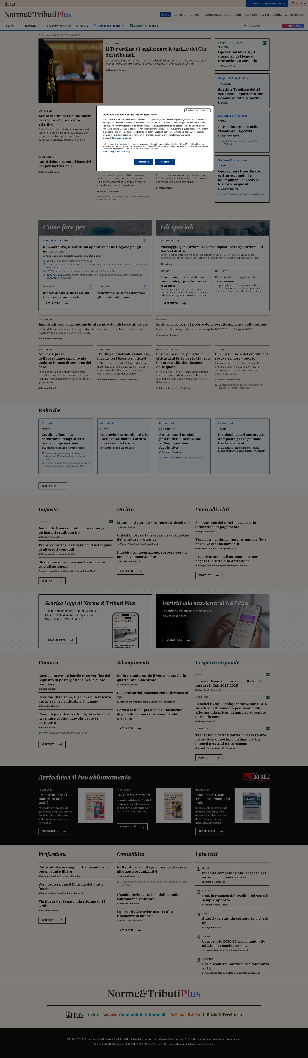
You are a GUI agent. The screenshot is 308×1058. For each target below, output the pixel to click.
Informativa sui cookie (120, 138)
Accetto (165, 162)
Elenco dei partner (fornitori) (116, 151)
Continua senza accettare (197, 110)
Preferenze (143, 162)
